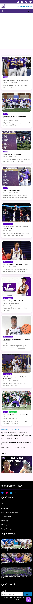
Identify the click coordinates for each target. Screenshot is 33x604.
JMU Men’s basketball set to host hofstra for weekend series (15, 227)
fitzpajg (5, 82)
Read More (10, 87)
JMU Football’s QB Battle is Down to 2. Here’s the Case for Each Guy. (15, 577)
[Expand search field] (29, 11)
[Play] (17, 464)
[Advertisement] (16, 31)
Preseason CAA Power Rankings (12, 154)
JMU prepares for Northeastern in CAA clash (15, 264)
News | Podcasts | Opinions (24, 6)
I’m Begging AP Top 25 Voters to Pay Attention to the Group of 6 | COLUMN (15, 549)
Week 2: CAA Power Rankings (11, 190)
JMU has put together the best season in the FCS (15, 415)
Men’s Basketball (8, 224)
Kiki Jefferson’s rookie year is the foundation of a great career (16, 377)
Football (6, 77)
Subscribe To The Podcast (10, 429)
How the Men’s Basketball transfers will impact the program (16, 339)
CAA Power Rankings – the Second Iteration (15, 80)
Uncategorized (7, 374)
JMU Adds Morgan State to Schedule (13, 301)
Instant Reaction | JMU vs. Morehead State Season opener (15, 117)
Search (3, 591)
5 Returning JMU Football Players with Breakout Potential (14, 563)
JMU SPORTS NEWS (11, 486)
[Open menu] (2, 11)
